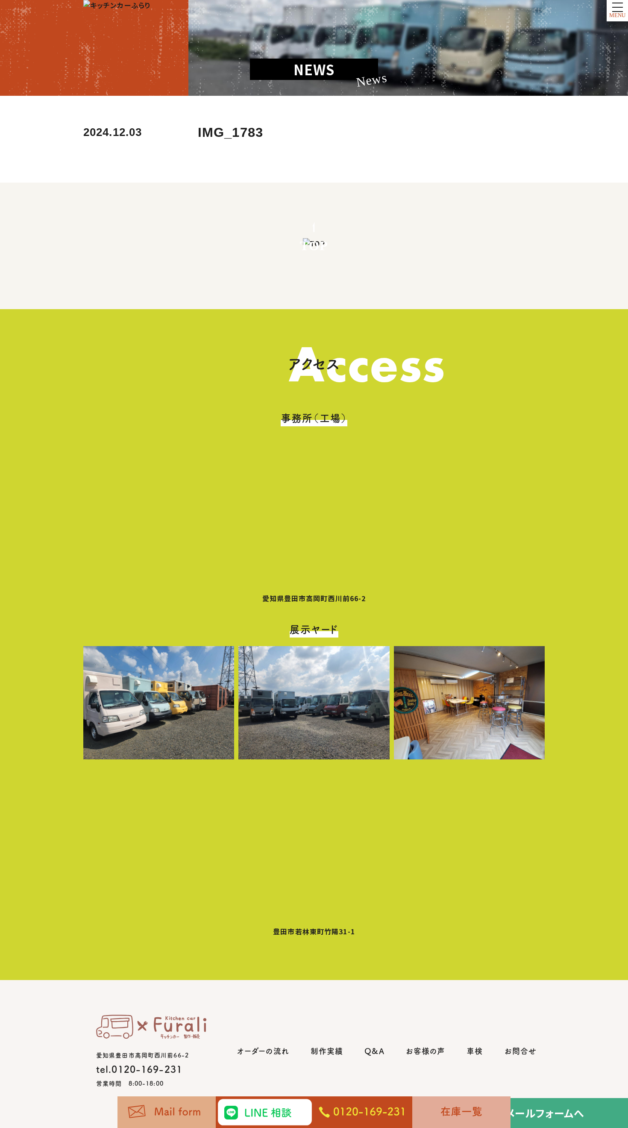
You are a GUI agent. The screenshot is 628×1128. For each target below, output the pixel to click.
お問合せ (521, 1051)
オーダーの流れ (263, 1051)
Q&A (374, 1051)
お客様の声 (426, 1051)
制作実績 (327, 1051)
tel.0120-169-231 (139, 1069)
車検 (475, 1051)
